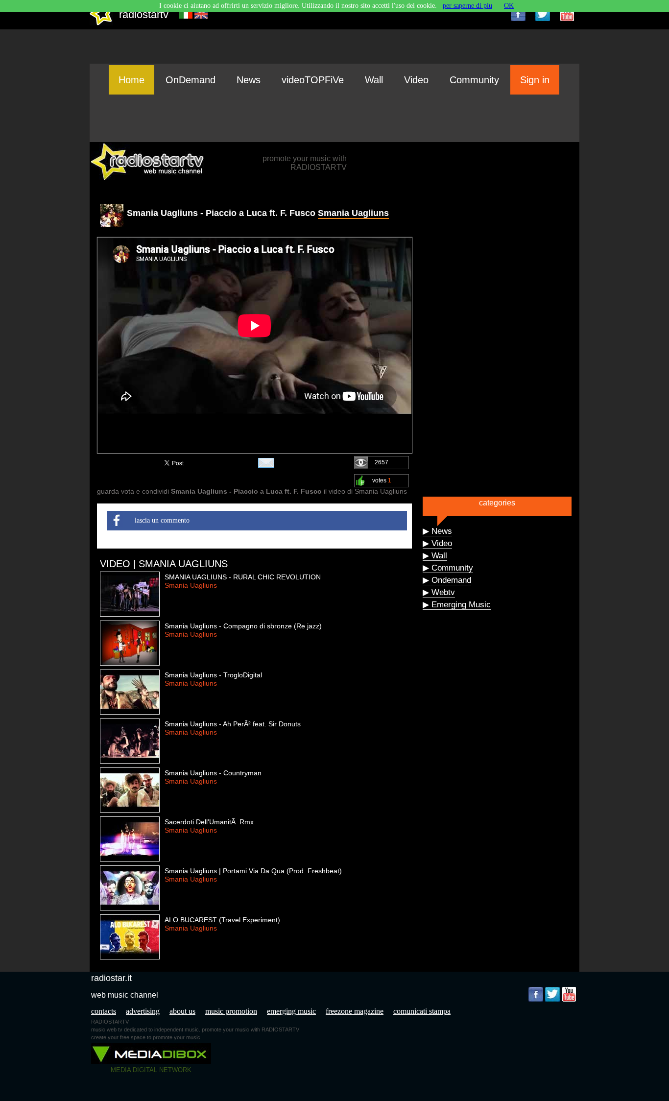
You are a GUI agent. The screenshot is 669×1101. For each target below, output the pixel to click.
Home (131, 79)
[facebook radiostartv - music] (518, 13)
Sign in (535, 79)
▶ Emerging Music (457, 604)
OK (509, 5)
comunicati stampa (422, 1011)
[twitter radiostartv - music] (542, 13)
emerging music (291, 1011)
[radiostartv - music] (101, 23)
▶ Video (437, 543)
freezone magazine (354, 1011)
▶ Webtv (439, 592)
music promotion (231, 1011)
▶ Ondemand (447, 580)
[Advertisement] (334, 118)
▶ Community (448, 568)
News (249, 79)
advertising (143, 1011)
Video (416, 79)
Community (474, 79)
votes (381, 480)
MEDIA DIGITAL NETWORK (151, 1070)
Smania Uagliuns (353, 213)
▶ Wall (435, 555)
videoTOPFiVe (313, 79)
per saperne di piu (467, 5)
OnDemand (190, 79)
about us (182, 1011)
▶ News (437, 531)
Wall (374, 79)
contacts (103, 1011)
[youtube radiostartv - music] (567, 13)
